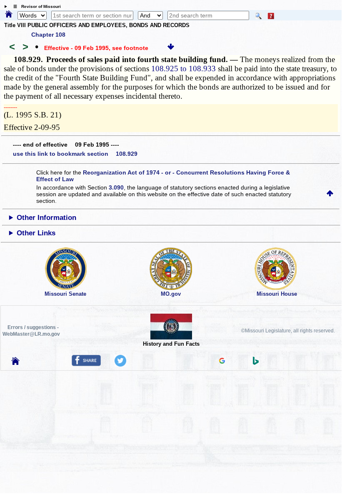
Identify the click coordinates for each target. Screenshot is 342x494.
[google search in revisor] (222, 361)
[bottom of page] (170, 48)
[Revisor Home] (15, 362)
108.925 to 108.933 (183, 68)
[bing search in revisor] (256, 362)
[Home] (8, 14)
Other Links (36, 233)
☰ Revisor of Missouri (35, 6)
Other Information (46, 218)
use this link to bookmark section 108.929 (75, 153)
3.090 (116, 187)
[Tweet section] (120, 364)
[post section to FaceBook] (86, 364)
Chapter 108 (48, 34)
